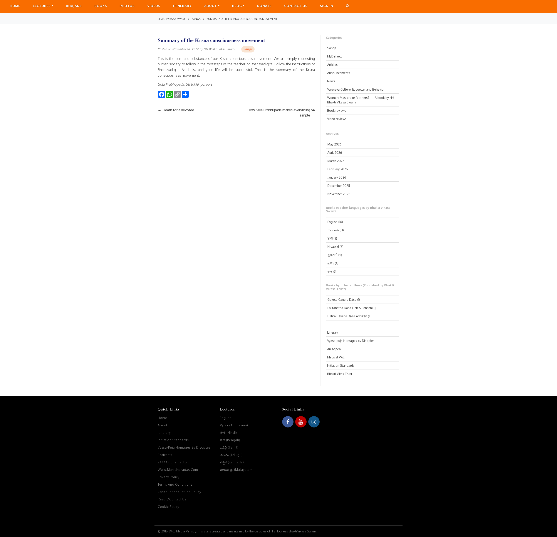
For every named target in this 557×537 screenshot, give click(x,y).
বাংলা (329, 271)
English (332, 222)
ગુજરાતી (332, 255)
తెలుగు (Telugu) (231, 455)
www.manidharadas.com (178, 469)
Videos (153, 6)
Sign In (326, 6)
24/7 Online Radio (172, 462)
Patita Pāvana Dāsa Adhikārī (347, 316)
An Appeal (334, 349)
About (210, 6)
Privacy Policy (169, 477)
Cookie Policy (168, 506)
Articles (332, 64)
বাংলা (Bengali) (230, 440)
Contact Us (295, 6)
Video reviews (337, 119)
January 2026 (336, 177)
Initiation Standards (340, 365)
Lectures (42, 6)
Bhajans (74, 6)
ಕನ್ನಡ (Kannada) (232, 462)
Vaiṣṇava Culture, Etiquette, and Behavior (356, 89)
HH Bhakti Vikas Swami (219, 49)
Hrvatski (333, 246)
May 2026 (334, 144)
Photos (127, 6)
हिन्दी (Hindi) (228, 432)
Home (15, 6)
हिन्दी (330, 238)
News (331, 81)
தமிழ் (330, 263)
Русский (333, 230)
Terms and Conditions (175, 484)
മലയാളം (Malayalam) (237, 469)
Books (100, 6)
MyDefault (334, 56)
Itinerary (182, 6)
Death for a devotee (176, 110)
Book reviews (336, 110)
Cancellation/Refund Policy (179, 492)
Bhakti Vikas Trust (339, 374)
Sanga (331, 48)
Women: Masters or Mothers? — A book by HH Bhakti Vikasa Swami (360, 100)
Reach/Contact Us (172, 499)
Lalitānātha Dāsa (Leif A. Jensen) (350, 308)
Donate (264, 6)
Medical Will (335, 357)
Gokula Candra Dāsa (341, 299)
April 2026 (334, 152)
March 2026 (335, 161)
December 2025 (338, 185)
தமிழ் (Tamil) (229, 447)
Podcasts (165, 455)
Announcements (338, 73)
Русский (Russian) (234, 425)
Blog (237, 6)
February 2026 (337, 169)
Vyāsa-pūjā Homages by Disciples (350, 341)
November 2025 (338, 194)
